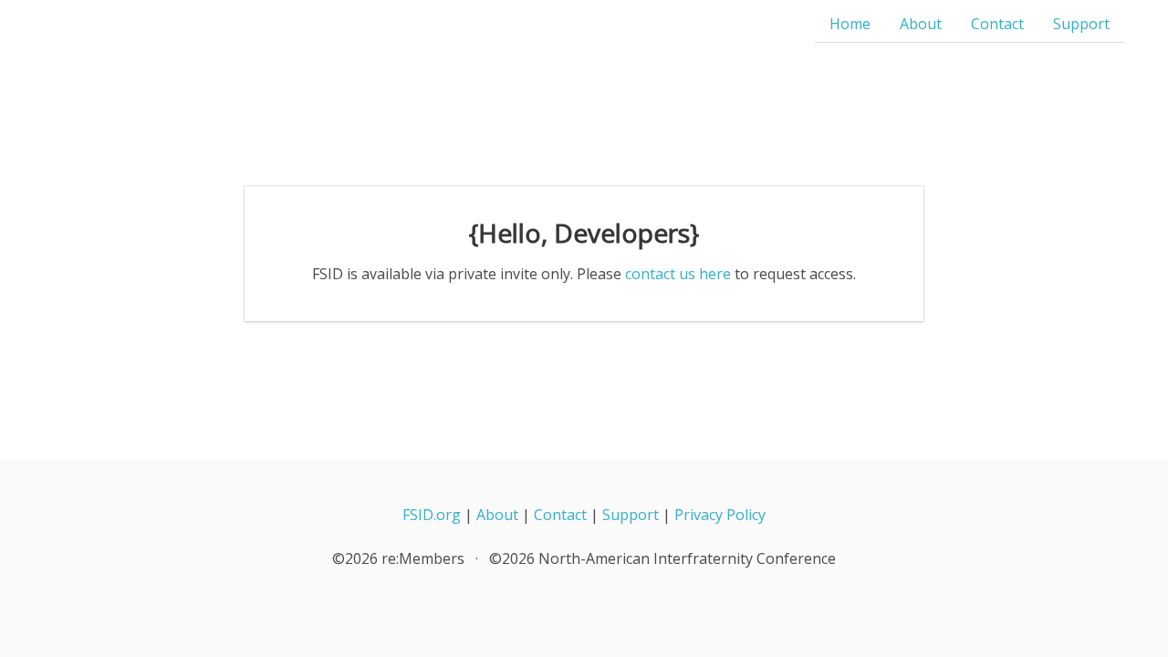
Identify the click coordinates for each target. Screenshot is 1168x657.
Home (850, 24)
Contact (997, 24)
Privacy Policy (720, 515)
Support (1081, 24)
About (921, 24)
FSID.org (431, 515)
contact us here (678, 274)
